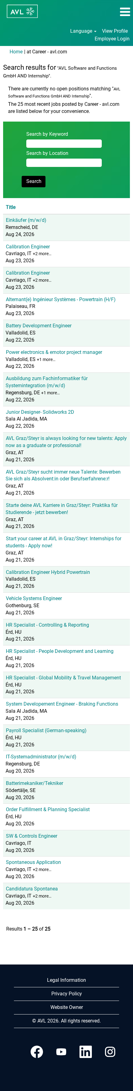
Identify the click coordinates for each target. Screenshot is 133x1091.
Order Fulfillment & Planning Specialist (48, 809)
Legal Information (66, 980)
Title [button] (10, 207)
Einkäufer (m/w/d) (26, 220)
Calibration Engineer (28, 247)
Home (16, 52)
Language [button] (81, 31)
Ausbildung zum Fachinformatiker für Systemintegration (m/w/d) (47, 381)
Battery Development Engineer (38, 326)
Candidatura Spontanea (32, 889)
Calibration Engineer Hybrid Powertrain (48, 572)
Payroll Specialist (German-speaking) (46, 730)
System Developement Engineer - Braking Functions (62, 704)
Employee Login (112, 39)
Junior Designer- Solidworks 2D (40, 412)
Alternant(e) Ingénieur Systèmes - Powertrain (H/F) (61, 299)
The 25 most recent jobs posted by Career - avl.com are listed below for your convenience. (63, 107)
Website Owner (66, 1007)
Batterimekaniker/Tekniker (34, 783)
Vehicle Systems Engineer (34, 598)
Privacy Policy (66, 994)
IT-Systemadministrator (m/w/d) (41, 757)
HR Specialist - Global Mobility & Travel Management (63, 678)
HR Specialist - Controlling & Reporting (47, 625)
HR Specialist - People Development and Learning (60, 651)
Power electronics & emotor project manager (54, 352)
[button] (111, 12)
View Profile (115, 31)
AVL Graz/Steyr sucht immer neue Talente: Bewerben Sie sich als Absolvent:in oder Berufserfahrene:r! (63, 475)
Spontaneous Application (33, 862)
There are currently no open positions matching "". (64, 92)
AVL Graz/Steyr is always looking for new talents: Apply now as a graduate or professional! (66, 441)
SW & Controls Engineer (31, 836)
